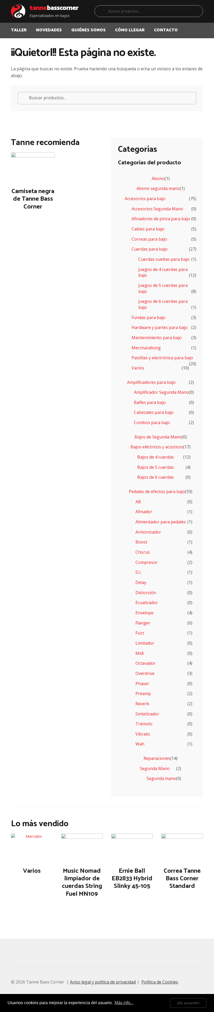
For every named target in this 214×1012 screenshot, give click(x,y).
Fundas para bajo (148, 317)
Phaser (142, 683)
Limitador (144, 643)
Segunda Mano (155, 768)
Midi (139, 653)
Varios (138, 368)
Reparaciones (157, 758)
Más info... (124, 1003)
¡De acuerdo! (188, 1003)
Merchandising (146, 348)
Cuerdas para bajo (150, 249)
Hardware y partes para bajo (160, 327)
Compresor (146, 562)
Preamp (143, 693)
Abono (158, 178)
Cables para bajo (148, 229)
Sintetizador (147, 714)
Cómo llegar (130, 30)
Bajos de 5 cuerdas (155, 467)
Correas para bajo (149, 239)
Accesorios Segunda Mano (157, 209)
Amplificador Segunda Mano (161, 392)
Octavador (145, 663)
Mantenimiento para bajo (157, 337)
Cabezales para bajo (154, 412)
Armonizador (148, 532)
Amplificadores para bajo (151, 382)
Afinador (143, 511)
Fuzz (139, 633)
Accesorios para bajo (145, 198)
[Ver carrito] (199, 27)
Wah (139, 744)
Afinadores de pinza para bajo (161, 219)
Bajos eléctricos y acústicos (156, 447)
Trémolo (143, 724)
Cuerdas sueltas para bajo (163, 259)
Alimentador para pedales (160, 522)
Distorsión (145, 592)
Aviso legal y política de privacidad (103, 982)
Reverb (142, 704)
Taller (19, 30)
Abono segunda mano (158, 188)
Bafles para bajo (150, 402)
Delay (140, 582)
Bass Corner (53, 8)
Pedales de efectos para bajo (157, 491)
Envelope (144, 613)
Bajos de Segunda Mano (158, 437)
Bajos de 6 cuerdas (155, 477)
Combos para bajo (152, 422)
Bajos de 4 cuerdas (155, 457)
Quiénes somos (88, 30)
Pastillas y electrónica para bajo (162, 358)
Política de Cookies (159, 982)
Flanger (142, 623)
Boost (141, 542)
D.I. (138, 572)
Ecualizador (146, 602)
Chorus (142, 552)
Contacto (166, 30)
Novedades (49, 30)
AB (138, 502)
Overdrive (144, 673)
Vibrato (142, 734)
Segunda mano (161, 778)
